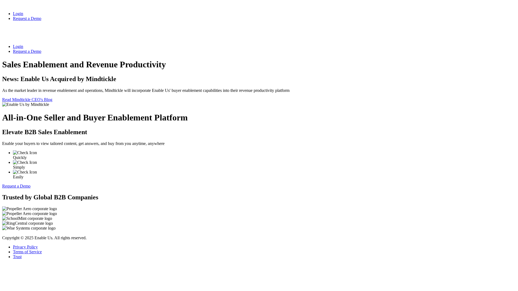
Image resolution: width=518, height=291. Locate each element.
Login (18, 13)
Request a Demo (27, 18)
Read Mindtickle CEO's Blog (27, 99)
